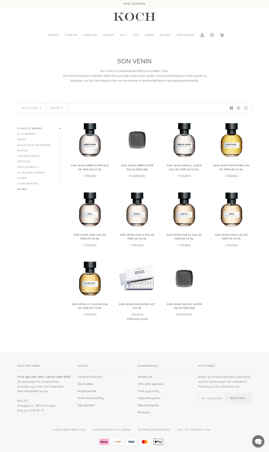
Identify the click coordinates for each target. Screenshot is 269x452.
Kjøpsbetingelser (148, 405)
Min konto (144, 412)
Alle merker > (27, 133)
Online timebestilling (91, 398)
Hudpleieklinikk (87, 391)
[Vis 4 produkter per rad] (247, 108)
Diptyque (23, 161)
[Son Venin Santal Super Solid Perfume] (184, 278)
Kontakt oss (145, 377)
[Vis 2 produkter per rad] (231, 108)
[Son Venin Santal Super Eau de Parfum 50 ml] (184, 140)
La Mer (22, 178)
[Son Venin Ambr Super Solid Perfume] (137, 140)
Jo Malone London (31, 172)
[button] (258, 441)
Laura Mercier (27, 183)
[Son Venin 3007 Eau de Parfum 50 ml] (90, 209)
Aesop (21, 139)
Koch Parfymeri (66, 429)
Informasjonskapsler (154, 429)
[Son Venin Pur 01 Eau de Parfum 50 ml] (137, 209)
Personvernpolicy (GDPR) (112, 429)
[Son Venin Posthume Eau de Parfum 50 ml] (231, 140)
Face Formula (27, 167)
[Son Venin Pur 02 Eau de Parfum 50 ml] (184, 209)
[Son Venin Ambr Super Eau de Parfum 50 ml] (90, 140)
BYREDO (22, 150)
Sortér (54, 108)
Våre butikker (86, 384)
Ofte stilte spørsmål (150, 384)
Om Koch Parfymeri (90, 377)
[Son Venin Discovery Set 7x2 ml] (137, 278)
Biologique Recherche (34, 145)
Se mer (22, 189)
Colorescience (28, 155)
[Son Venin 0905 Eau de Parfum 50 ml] (231, 209)
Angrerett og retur (149, 398)
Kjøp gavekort (86, 405)
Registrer (237, 398)
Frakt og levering (148, 391)
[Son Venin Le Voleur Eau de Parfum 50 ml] (90, 278)
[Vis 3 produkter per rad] (238, 108)
